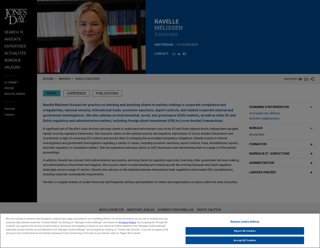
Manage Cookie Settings (244, 221)
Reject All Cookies (245, 231)
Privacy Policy (127, 222)
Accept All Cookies (245, 240)
